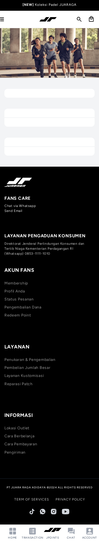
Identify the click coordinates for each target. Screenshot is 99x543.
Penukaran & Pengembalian (30, 359)
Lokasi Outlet (16, 428)
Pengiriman (15, 452)
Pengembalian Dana (23, 307)
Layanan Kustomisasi (24, 375)
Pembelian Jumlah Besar (27, 367)
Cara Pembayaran (20, 444)
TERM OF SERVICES (31, 499)
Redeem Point (17, 315)
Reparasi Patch (18, 384)
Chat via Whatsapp (20, 206)
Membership (16, 283)
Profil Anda (14, 291)
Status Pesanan (19, 299)
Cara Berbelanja (19, 436)
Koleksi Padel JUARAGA (55, 5)
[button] (79, 19)
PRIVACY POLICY (70, 499)
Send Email (13, 211)
